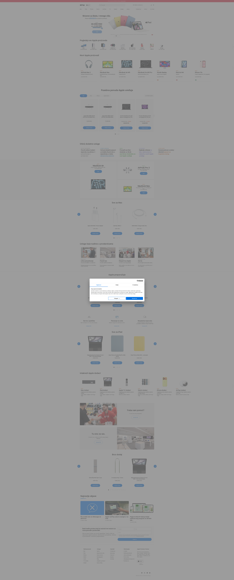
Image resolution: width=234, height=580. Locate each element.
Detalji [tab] (117, 284)
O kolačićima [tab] (135, 284)
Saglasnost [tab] (98, 284)
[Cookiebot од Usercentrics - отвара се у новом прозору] (137, 281)
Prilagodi (116, 298)
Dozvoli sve (134, 298)
